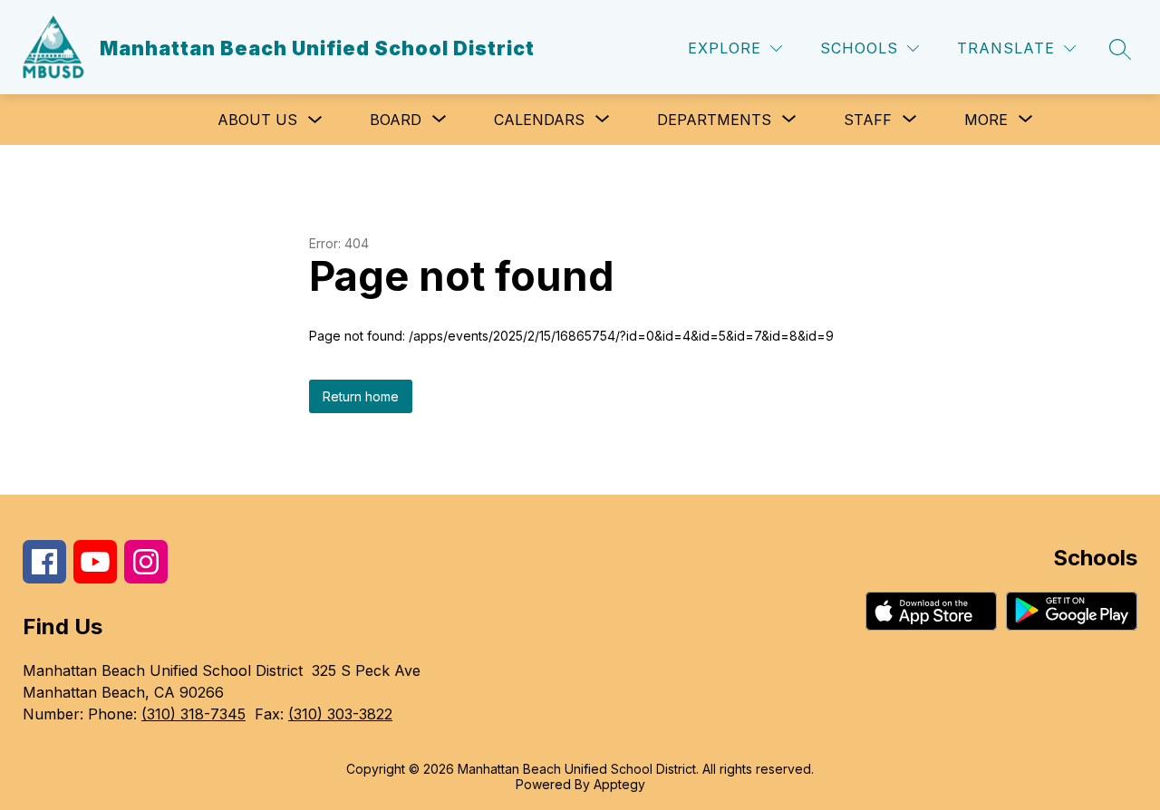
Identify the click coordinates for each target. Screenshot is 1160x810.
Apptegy (619, 784)
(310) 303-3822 (340, 714)
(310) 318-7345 (193, 714)
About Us (257, 120)
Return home (361, 396)
